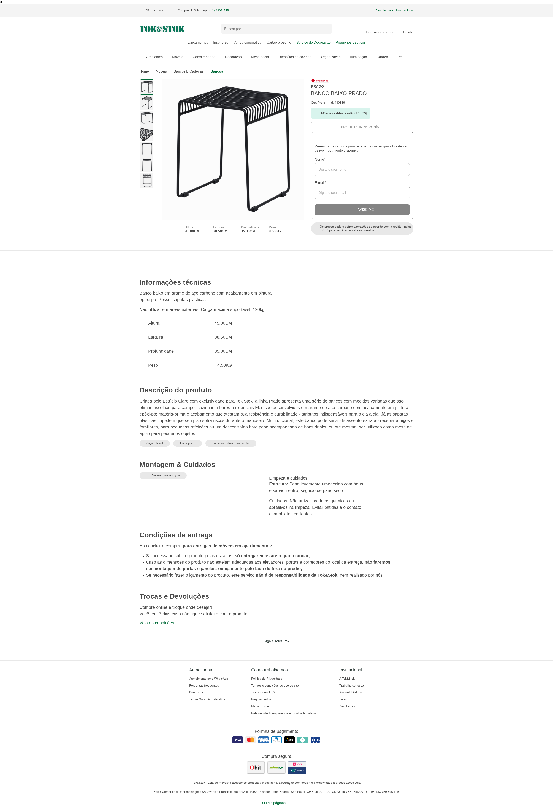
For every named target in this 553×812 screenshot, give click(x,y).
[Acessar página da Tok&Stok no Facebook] (258, 650)
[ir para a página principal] (162, 29)
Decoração (233, 57)
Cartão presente (279, 42)
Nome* (320, 159)
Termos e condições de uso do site (275, 685)
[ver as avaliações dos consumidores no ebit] (256, 767)
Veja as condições (157, 622)
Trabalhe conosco (351, 685)
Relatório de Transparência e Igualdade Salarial (283, 713)
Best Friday (347, 706)
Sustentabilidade (350, 692)
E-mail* (320, 183)
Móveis (177, 57)
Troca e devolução (263, 692)
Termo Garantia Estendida (207, 699)
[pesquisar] (326, 29)
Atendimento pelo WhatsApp (208, 678)
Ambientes (154, 57)
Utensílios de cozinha (294, 57)
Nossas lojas (404, 10)
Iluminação (358, 57)
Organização (331, 57)
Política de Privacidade (266, 678)
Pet (400, 57)
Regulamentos (261, 699)
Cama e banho (204, 57)
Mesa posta (260, 57)
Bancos (216, 71)
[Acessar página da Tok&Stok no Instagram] (270, 650)
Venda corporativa (247, 42)
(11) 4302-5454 (219, 10)
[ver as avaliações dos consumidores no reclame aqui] (276, 767)
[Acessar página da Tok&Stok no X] (294, 650)
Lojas (343, 699)
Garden (382, 57)
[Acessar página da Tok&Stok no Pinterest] (282, 650)
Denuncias (196, 692)
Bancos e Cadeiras (188, 71)
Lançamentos (197, 42)
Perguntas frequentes (204, 685)
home (144, 71)
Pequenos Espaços (351, 42)
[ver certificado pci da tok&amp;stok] (297, 767)
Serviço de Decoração (313, 42)
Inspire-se (220, 42)
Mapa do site (260, 706)
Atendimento (384, 10)
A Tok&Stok (347, 678)
